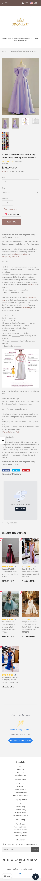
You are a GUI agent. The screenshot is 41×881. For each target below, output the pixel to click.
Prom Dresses (20, 824)
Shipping (5, 171)
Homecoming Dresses (20, 833)
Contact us (20, 772)
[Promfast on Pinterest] (12, 860)
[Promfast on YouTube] (32, 860)
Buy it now (11, 222)
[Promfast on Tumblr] (28, 860)
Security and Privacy (20, 815)
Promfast (15, 869)
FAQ (17, 432)
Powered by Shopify (26, 869)
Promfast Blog (20, 775)
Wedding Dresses (20, 827)
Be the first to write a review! (20, 740)
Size (3, 177)
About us (20, 769)
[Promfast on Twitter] (4, 860)
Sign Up (35, 849)
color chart (33, 285)
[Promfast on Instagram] (20, 860)
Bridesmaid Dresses (20, 830)
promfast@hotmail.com (20, 254)
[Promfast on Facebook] (8, 860)
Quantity (5, 198)
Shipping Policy (20, 812)
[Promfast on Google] (16, 860)
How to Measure (20, 789)
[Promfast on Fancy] (20, 863)
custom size (25, 308)
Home (4, 51)
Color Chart (21, 784)
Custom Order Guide (20, 795)
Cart (26, 3)
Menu (7, 3)
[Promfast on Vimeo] (35, 860)
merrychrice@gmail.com (10, 257)
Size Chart (20, 786)
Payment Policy (20, 810)
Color (3, 188)
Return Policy (7, 432)
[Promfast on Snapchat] (24, 860)
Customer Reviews (20, 792)
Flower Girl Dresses (20, 836)
